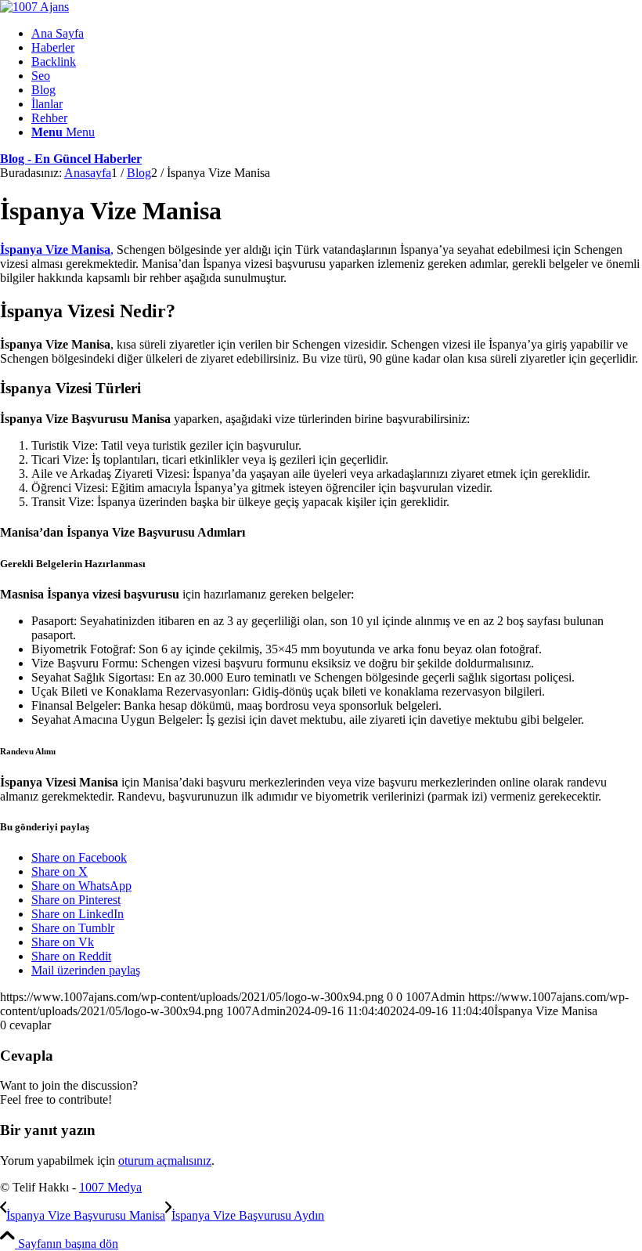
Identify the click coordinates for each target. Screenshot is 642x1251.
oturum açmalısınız (164, 1160)
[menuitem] (336, 34)
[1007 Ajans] (34, 6)
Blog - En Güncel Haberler (71, 158)
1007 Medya (110, 1187)
